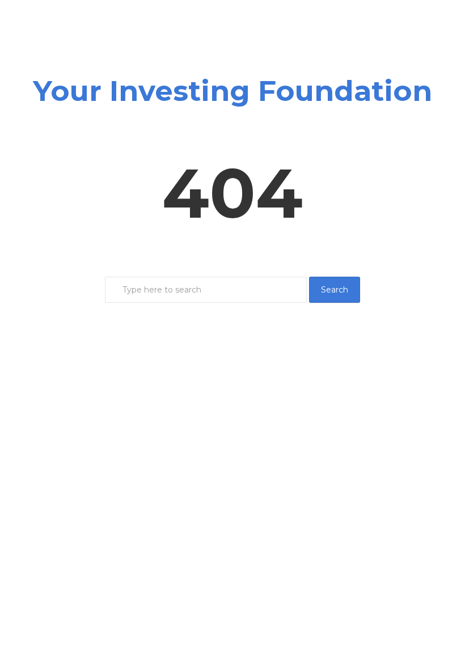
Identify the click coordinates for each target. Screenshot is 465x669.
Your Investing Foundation (232, 91)
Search (334, 290)
